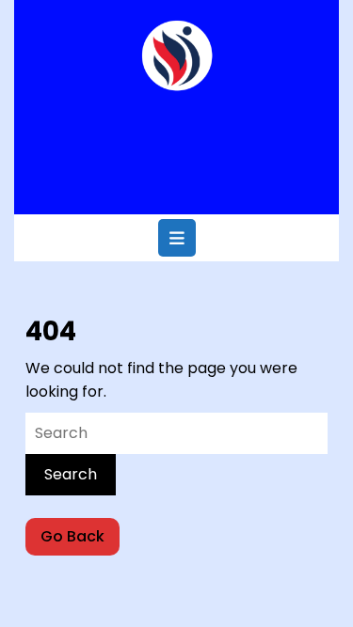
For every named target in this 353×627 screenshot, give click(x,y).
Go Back (80, 540)
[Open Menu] (177, 237)
